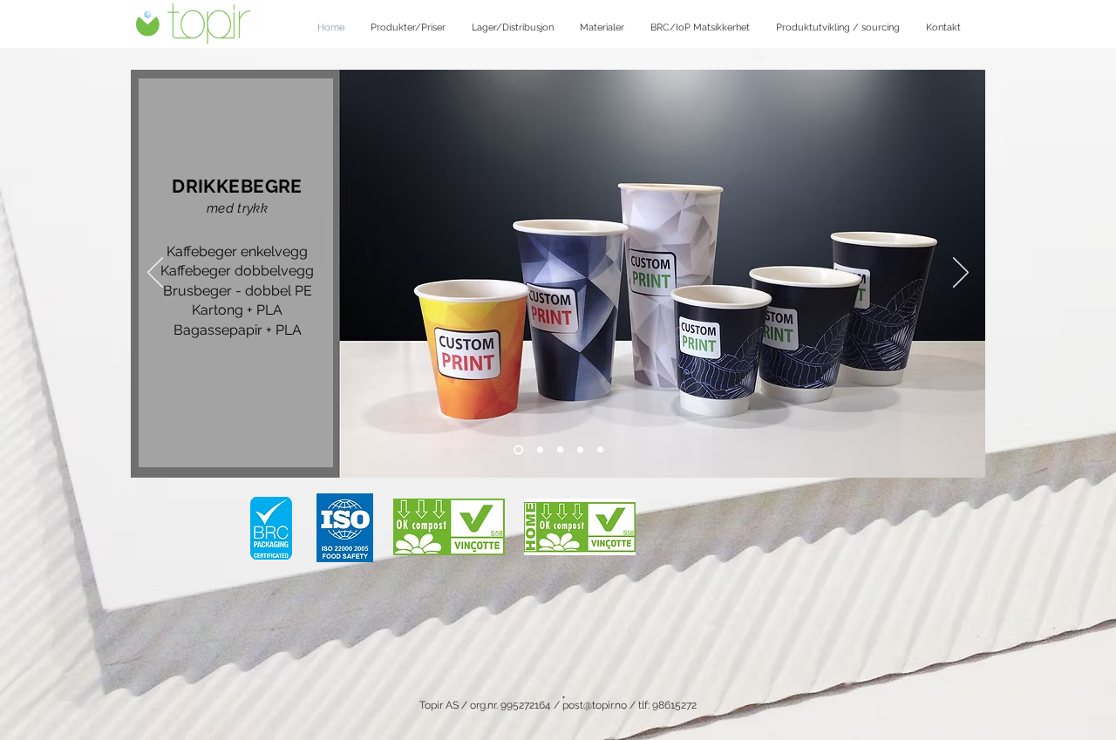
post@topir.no (594, 705)
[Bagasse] (560, 450)
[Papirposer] (580, 450)
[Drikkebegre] (517, 450)
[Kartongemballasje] (538, 450)
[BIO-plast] (600, 450)
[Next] (961, 273)
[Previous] (155, 273)
